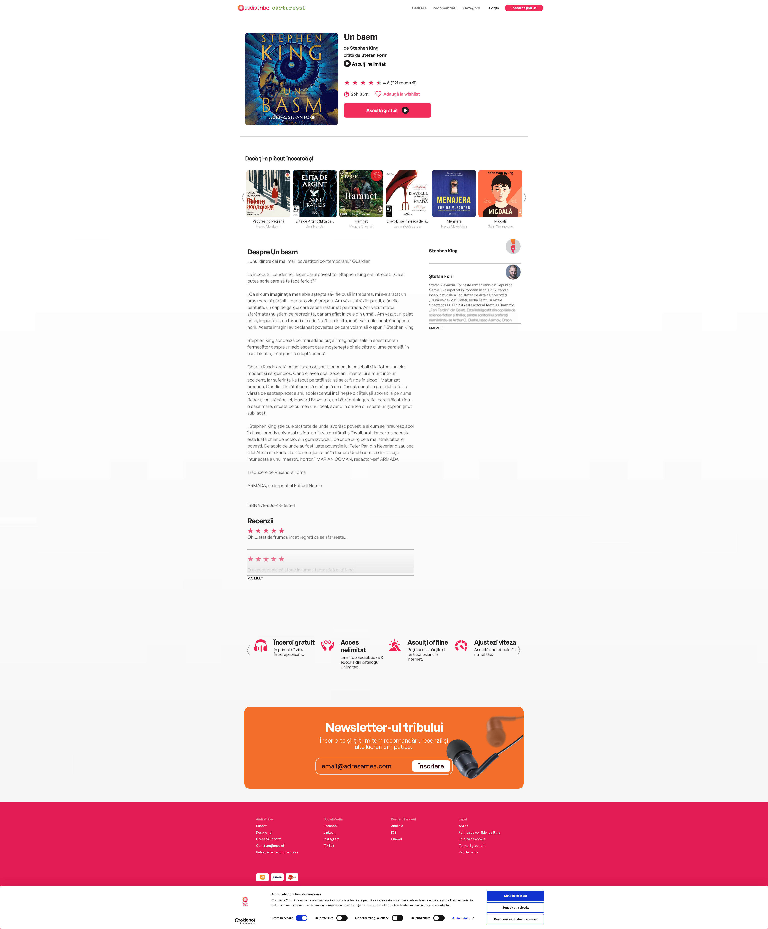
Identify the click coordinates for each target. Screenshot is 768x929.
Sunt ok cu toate (515, 895)
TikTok (329, 846)
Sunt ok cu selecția (515, 907)
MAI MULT (255, 578)
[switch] (342, 918)
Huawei (396, 839)
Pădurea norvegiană (268, 221)
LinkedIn (330, 832)
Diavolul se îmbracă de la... (408, 221)
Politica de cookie (472, 839)
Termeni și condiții (472, 846)
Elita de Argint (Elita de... (315, 221)
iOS (393, 832)
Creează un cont (268, 839)
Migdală (500, 221)
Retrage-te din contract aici (277, 852)
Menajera (454, 221)
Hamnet (361, 221)
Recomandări (445, 8)
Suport (261, 826)
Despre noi (264, 832)
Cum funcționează (270, 846)
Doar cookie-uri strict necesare (515, 919)
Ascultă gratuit (382, 110)
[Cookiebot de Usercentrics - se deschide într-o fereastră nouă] (245, 921)
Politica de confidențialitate (479, 832)
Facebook (331, 826)
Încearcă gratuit (524, 8)
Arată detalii (460, 918)
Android (397, 826)
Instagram (331, 839)
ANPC (463, 826)
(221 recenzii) (404, 82)
